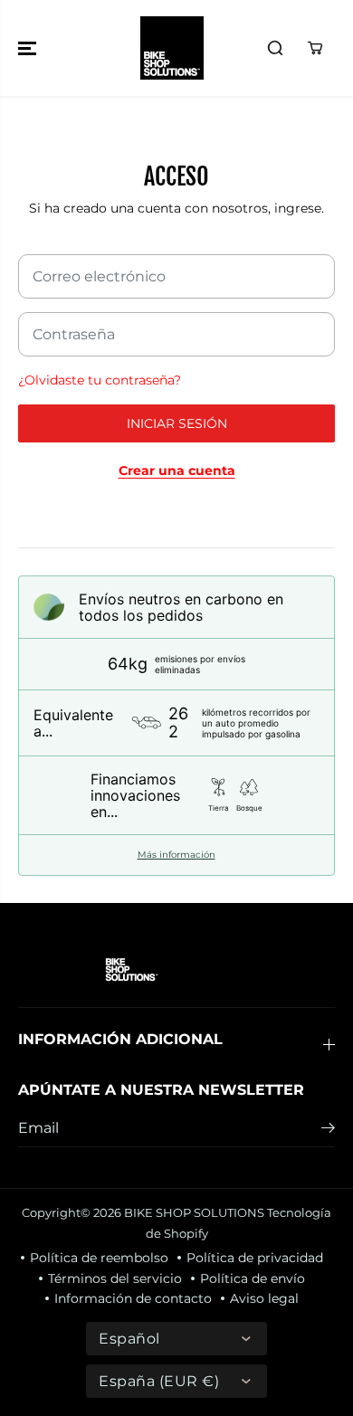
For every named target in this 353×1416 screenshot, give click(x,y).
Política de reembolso (99, 1258)
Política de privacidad (254, 1258)
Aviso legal (264, 1298)
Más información (176, 855)
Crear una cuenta (177, 470)
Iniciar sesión (177, 423)
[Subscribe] (328, 1130)
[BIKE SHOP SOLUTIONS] (172, 48)
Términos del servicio (115, 1278)
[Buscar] (275, 48)
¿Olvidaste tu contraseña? (99, 380)
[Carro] (315, 48)
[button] (29, 48)
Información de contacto (133, 1298)
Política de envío (252, 1278)
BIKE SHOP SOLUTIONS (194, 1212)
